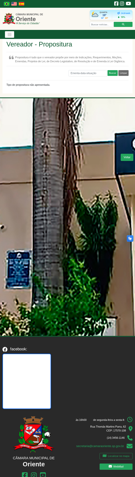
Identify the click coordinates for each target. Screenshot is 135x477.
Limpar (123, 73)
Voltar (127, 157)
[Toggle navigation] (9, 34)
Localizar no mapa (118, 456)
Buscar (112, 73)
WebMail (118, 466)
